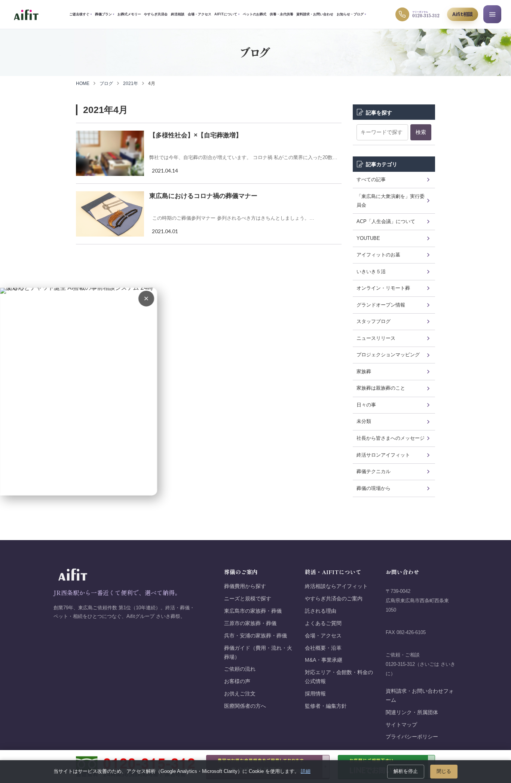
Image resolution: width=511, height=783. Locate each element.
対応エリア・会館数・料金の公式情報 (339, 677)
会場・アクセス (199, 14)
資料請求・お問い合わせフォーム (420, 695)
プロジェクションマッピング (388, 354)
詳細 (305, 771)
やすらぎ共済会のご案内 (333, 598)
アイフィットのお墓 (378, 255)
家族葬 (364, 371)
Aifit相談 (462, 14)
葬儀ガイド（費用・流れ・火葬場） (258, 652)
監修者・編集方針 (326, 706)
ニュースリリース (376, 338)
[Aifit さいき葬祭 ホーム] (26, 14)
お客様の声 (237, 681)
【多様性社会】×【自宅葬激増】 (195, 135)
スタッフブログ (374, 321)
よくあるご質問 (323, 623)
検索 (421, 132)
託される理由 (320, 611)
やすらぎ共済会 (156, 14)
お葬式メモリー (129, 14)
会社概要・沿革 (323, 648)
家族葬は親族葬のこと (381, 388)
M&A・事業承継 (323, 660)
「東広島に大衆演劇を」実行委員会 (391, 201)
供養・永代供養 (281, 14)
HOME (82, 83)
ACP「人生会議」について (386, 221)
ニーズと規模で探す (247, 598)
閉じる (444, 771)
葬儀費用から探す (245, 586)
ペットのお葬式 (254, 14)
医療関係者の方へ (245, 706)
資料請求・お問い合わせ (314, 14)
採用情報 (315, 694)
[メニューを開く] (492, 14)
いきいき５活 (371, 271)
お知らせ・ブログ (351, 14)
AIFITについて (226, 14)
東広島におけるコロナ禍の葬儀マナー (203, 195)
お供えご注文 (240, 694)
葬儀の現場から (374, 488)
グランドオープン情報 (381, 305)
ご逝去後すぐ (80, 14)
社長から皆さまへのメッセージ (391, 438)
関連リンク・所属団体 (412, 712)
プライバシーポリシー (412, 737)
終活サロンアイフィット (383, 455)
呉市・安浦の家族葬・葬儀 (255, 636)
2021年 (130, 83)
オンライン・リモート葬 (383, 288)
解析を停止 (406, 771)
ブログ (106, 83)
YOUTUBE (368, 238)
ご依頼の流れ (240, 669)
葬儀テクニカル (374, 471)
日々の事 (366, 405)
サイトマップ (401, 725)
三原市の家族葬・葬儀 (250, 623)
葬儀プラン (104, 14)
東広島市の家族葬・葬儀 (253, 611)
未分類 (364, 421)
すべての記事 (371, 179)
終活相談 (177, 14)
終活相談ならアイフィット (336, 586)
